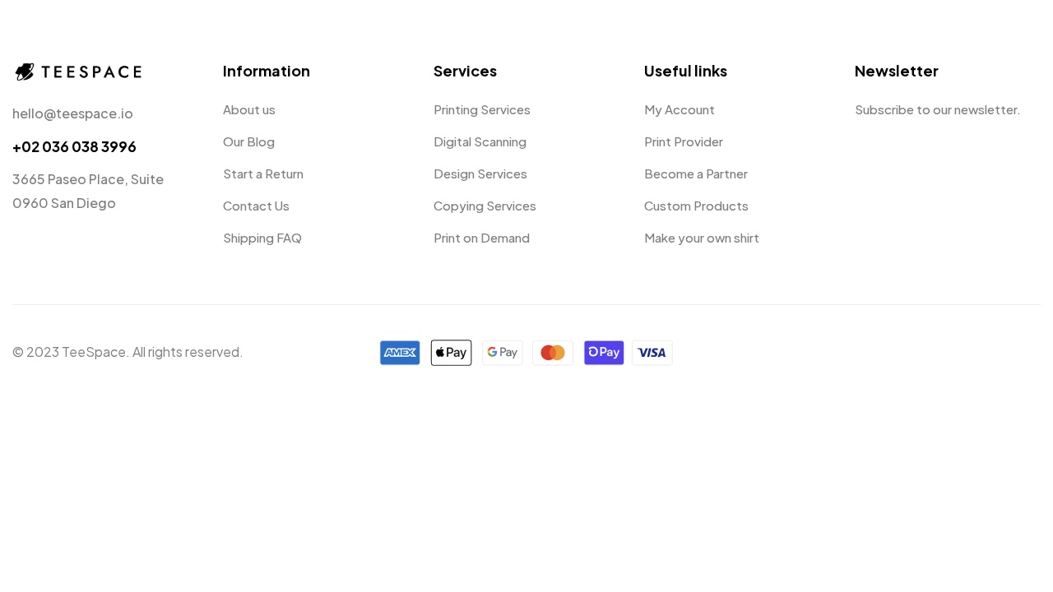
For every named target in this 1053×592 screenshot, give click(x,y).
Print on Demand (482, 237)
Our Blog (249, 141)
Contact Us (256, 205)
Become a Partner (696, 173)
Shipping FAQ (262, 237)
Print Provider (683, 141)
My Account (679, 109)
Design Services (480, 173)
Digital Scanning (480, 141)
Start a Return (263, 173)
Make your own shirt (701, 237)
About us (249, 109)
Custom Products (696, 205)
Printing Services (482, 109)
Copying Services (485, 205)
